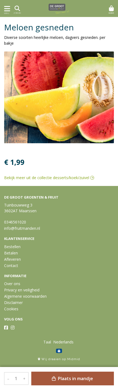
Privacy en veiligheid (22, 289)
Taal (47, 342)
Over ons (12, 283)
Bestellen (12, 246)
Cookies (11, 308)
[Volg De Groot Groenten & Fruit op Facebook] (6, 328)
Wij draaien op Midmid (60, 359)
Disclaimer (13, 302)
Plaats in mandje (75, 378)
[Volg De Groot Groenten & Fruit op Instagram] (13, 328)
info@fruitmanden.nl (22, 228)
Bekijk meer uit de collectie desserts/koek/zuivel (47, 177)
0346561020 (15, 222)
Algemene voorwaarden (25, 296)
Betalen (11, 253)
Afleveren (12, 259)
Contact (11, 265)
